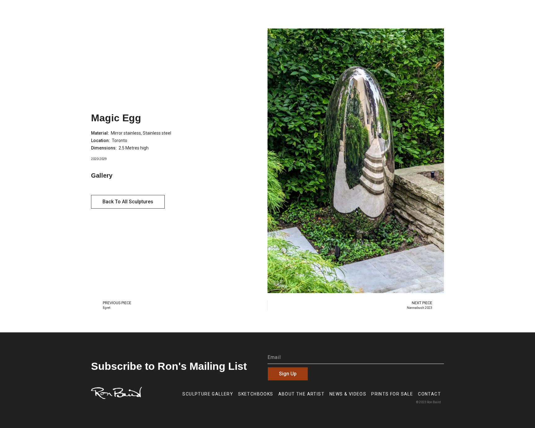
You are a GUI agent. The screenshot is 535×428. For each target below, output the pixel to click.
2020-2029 (99, 159)
